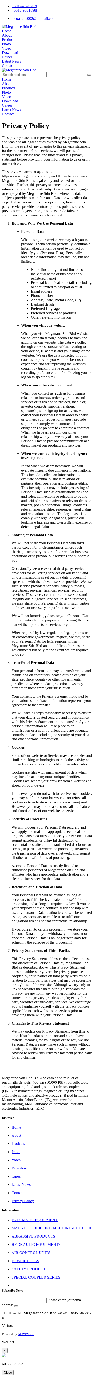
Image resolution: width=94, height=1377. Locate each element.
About (7, 35)
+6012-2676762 (24, 6)
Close (8, 1372)
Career (7, 57)
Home (6, 31)
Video (6, 48)
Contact (8, 66)
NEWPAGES (26, 1334)
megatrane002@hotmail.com (34, 18)
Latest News (11, 61)
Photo (6, 44)
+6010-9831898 (24, 10)
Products (8, 40)
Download (10, 53)
